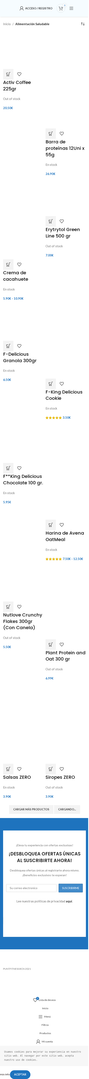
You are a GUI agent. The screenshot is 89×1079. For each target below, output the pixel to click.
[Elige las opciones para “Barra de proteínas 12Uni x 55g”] (51, 133)
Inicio (7, 24)
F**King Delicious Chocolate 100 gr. (23, 479)
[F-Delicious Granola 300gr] (23, 321)
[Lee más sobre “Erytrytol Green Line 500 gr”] (51, 221)
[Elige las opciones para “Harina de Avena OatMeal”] (51, 525)
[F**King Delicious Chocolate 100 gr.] (23, 442)
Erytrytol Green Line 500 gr (63, 232)
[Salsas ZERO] (23, 703)
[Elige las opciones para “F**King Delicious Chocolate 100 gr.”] (8, 468)
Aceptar (20, 1074)
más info (5, 1074)
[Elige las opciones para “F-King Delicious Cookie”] (51, 384)
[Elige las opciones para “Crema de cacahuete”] (8, 264)
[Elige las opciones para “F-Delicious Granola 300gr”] (8, 346)
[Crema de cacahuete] (23, 198)
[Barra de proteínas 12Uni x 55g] (66, 55)
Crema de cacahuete (15, 275)
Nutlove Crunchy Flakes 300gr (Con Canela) (22, 621)
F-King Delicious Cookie (64, 395)
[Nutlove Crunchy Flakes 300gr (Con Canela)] (23, 582)
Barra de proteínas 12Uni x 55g (65, 148)
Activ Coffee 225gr (17, 85)
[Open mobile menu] (71, 8)
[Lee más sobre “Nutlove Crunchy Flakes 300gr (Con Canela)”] (8, 607)
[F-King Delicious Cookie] (66, 321)
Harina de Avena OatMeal (65, 536)
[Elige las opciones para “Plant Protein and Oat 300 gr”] (51, 644)
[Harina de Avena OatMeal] (66, 446)
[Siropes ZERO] (66, 703)
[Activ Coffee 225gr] (23, 50)
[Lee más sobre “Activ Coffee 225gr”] (8, 74)
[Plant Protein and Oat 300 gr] (66, 582)
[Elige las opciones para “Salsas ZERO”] (8, 769)
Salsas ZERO (17, 777)
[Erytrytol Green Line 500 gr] (66, 197)
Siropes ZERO (60, 777)
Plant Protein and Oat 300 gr (65, 656)
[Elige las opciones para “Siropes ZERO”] (51, 769)
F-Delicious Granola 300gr (20, 357)
